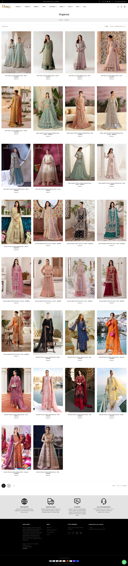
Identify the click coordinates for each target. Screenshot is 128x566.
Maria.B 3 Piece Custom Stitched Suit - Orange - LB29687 (112, 358)
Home (60, 20)
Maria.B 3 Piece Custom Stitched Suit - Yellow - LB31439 (111, 415)
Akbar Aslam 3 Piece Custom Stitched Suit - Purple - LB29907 (111, 133)
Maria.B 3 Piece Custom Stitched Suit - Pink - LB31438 (48, 415)
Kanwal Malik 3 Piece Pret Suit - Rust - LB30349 (16, 354)
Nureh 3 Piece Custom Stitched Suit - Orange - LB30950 (16, 472)
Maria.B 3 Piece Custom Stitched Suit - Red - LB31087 (80, 415)
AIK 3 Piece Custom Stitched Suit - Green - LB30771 (48, 76)
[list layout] (105, 26)
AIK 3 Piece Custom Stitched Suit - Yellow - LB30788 (16, 131)
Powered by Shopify (69, 563)
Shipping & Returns (52, 530)
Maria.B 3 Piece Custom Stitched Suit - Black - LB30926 (48, 358)
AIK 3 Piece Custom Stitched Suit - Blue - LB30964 (16, 76)
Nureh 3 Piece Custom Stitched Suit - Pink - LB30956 (48, 472)
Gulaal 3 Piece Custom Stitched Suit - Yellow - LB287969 (16, 247)
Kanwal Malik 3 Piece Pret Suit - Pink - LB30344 (80, 301)
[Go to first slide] (99, 1)
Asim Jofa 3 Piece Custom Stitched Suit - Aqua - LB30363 (16, 189)
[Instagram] (107, 1)
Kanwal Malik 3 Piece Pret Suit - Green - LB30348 (112, 243)
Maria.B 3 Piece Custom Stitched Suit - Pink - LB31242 (16, 415)
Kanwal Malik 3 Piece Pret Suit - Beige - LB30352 (48, 243)
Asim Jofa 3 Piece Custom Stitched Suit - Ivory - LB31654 (48, 189)
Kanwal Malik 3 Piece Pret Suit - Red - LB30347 (111, 301)
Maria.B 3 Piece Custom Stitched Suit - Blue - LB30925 (80, 358)
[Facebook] (103, 1)
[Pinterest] (105, 1)
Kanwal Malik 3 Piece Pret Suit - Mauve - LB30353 (16, 301)
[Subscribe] (103, 527)
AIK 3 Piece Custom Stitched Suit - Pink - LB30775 (80, 76)
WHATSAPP (77, 507)
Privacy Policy (50, 532)
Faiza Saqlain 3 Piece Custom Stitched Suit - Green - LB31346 (80, 184)
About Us (49, 527)
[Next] (14, 486)
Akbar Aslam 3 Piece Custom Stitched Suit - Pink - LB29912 (80, 133)
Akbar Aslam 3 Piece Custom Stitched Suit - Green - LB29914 (48, 134)
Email (90, 527)
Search (48, 534)
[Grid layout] (107, 26)
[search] (118, 6)
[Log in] (121, 7)
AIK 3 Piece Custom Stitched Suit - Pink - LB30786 (112, 76)
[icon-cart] (124, 6)
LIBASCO (60, 563)
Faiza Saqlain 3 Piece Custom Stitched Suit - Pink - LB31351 (111, 184)
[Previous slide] (2, 1)
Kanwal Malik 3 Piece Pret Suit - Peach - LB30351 (48, 301)
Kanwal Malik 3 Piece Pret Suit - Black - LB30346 (80, 243)
